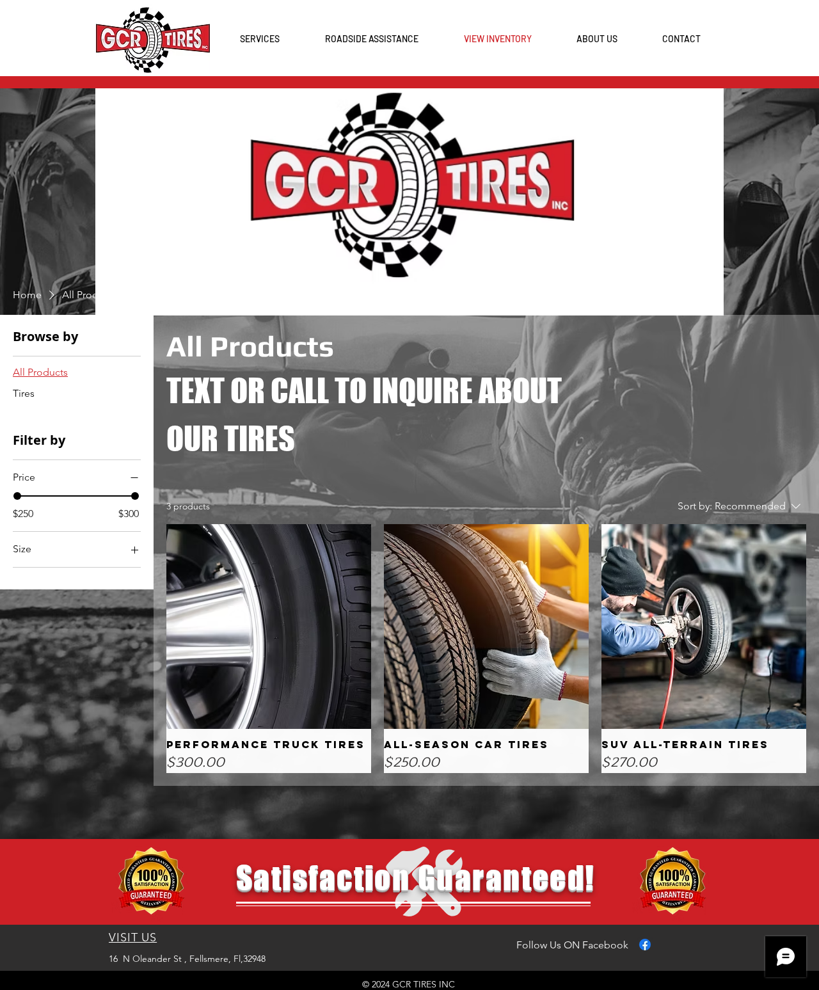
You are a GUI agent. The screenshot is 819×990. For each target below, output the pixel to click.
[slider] (17, 496)
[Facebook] (645, 944)
